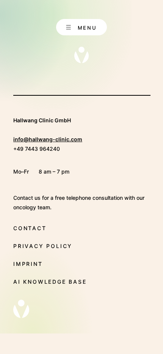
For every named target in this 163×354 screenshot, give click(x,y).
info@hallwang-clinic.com (47, 139)
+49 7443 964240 (36, 148)
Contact (30, 228)
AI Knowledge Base (50, 281)
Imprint (28, 264)
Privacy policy (42, 246)
